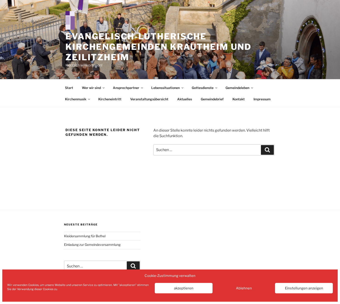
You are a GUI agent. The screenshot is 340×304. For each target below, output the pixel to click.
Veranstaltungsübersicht (149, 99)
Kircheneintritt (109, 99)
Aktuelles (184, 99)
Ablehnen (244, 288)
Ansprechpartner (126, 88)
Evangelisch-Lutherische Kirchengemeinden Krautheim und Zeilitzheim (158, 46)
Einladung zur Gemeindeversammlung (92, 245)
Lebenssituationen (165, 88)
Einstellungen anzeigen (304, 288)
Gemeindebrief (212, 99)
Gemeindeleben (237, 88)
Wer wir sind (91, 88)
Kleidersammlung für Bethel (84, 236)
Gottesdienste (202, 88)
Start (69, 88)
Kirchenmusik (75, 99)
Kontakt (238, 99)
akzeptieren (183, 288)
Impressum (262, 99)
